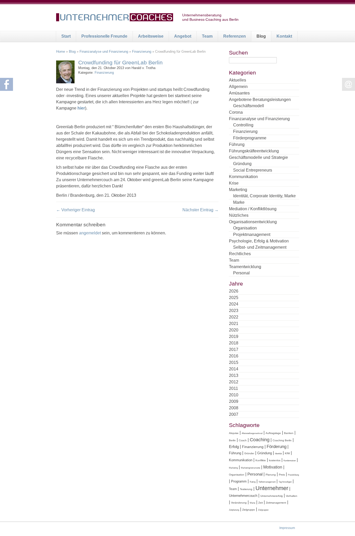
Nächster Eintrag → (200, 210)
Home (60, 51)
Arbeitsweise (150, 36)
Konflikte (260, 460)
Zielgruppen (263, 510)
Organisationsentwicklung (253, 222)
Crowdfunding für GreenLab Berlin (120, 62)
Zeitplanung (234, 510)
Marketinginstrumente (250, 468)
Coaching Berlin (282, 440)
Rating (252, 482)
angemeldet (90, 233)
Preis (282, 474)
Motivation (272, 467)
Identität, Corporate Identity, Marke (264, 196)
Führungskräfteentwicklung (254, 151)
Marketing (238, 189)
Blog (261, 36)
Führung (237, 144)
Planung (271, 474)
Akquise (234, 433)
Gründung (242, 163)
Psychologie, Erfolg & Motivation (259, 241)
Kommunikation (243, 176)
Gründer (249, 453)
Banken (288, 433)
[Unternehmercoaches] (114, 18)
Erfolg (234, 446)
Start (66, 36)
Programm (239, 481)
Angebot (182, 36)
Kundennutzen (290, 460)
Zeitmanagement (276, 502)
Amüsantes (239, 93)
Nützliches (238, 215)
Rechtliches (240, 254)
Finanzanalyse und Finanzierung (104, 51)
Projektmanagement (251, 234)
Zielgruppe (248, 509)
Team (207, 36)
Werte (252, 503)
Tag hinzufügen (285, 482)
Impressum (287, 528)
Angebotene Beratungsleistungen (260, 99)
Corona (236, 112)
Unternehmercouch (243, 496)
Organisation (245, 228)
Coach (243, 440)
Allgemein (238, 86)
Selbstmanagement (267, 482)
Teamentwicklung (245, 266)
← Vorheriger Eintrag (75, 210)
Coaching (259, 439)
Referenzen (234, 36)
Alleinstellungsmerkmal (252, 433)
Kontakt (284, 36)
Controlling (243, 125)
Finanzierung (141, 51)
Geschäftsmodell (248, 106)
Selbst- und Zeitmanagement (259, 247)
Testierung (246, 489)
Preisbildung (293, 475)
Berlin (232, 440)
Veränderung (239, 502)
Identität (278, 453)
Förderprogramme (249, 138)
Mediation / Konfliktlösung (253, 209)
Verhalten (291, 495)
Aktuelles (237, 80)
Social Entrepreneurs (252, 170)
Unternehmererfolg (271, 495)
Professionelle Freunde (104, 36)
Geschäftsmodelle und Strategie (258, 157)
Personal (241, 273)
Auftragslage (273, 433)
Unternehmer (271, 488)
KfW (287, 453)
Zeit (260, 502)
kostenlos (274, 460)
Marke (239, 202)
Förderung (276, 446)
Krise (234, 183)
